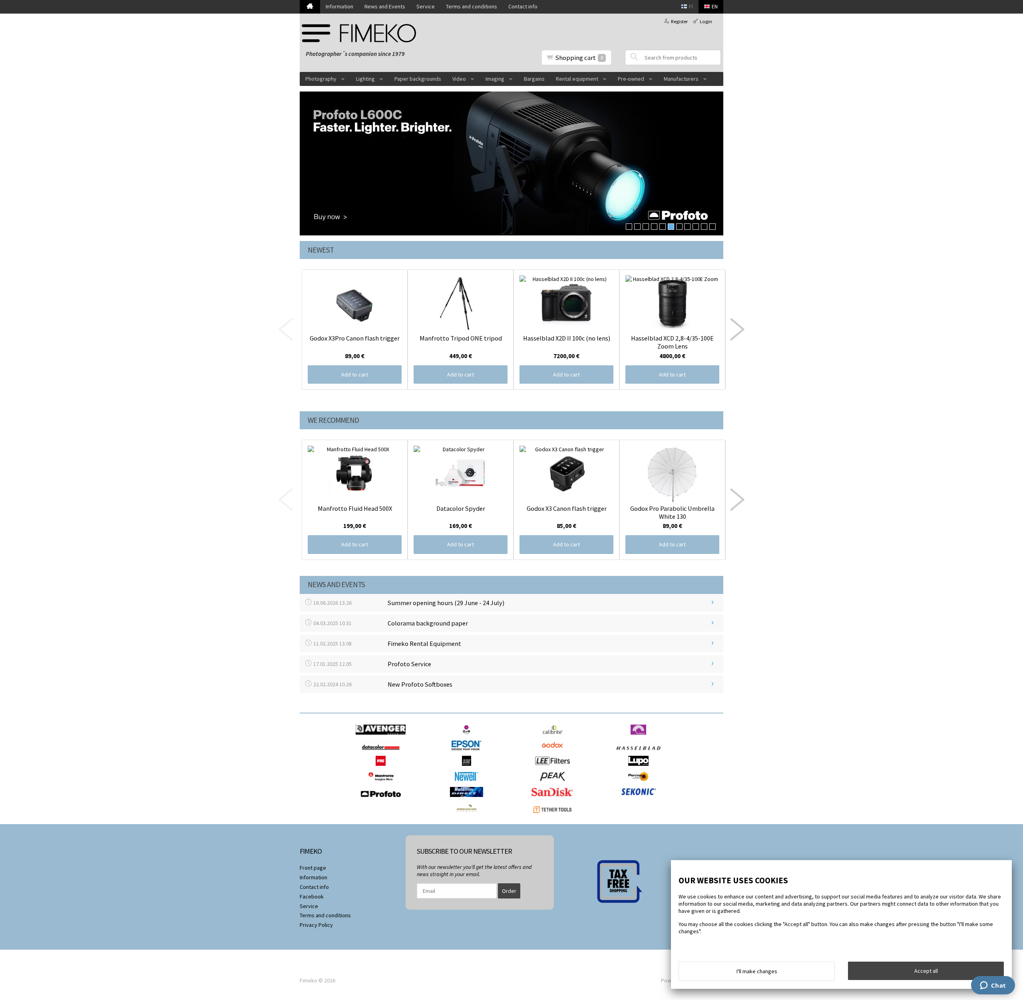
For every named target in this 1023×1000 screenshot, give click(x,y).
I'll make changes (756, 971)
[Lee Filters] (554, 767)
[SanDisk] (554, 799)
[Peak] (554, 783)
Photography (320, 78)
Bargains (534, 78)
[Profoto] (383, 799)
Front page (313, 867)
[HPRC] (383, 767)
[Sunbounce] (468, 815)
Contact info (522, 6)
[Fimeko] (362, 33)
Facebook (312, 896)
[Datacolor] (383, 752)
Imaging (495, 78)
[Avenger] (383, 736)
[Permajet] (640, 783)
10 (704, 226)
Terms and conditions (471, 6)
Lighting (365, 78)
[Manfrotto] (382, 783)
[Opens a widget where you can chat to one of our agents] (993, 986)
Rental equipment (577, 78)
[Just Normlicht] (469, 767)
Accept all (926, 970)
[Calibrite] (554, 736)
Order (509, 890)
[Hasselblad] (640, 752)
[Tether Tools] (554, 815)
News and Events (384, 6)
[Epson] (468, 752)
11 (712, 226)
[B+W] (469, 736)
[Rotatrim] (468, 799)
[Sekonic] (640, 799)
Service (425, 6)
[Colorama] (640, 736)
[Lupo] (640, 767)
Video (459, 78)
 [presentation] (737, 329)
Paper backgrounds (417, 78)
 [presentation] (286, 329)
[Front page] (310, 7)
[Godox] (554, 752)
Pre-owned (631, 78)
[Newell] (468, 783)
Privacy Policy (316, 924)
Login (706, 21)
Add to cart (354, 374)
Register (679, 21)
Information (339, 6)
